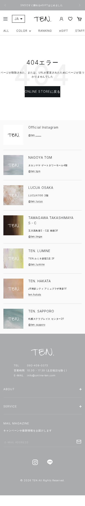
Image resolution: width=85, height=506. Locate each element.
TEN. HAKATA (39, 281)
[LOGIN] (61, 19)
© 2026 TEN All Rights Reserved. (42, 480)
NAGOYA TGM (40, 157)
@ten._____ (34, 135)
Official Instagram (43, 127)
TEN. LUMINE (39, 251)
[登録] (79, 441)
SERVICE (10, 406)
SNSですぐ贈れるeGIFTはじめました (42, 5)
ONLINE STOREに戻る (43, 91)
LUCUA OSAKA (40, 188)
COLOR (21, 30)
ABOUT (9, 389)
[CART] (79, 19)
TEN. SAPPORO (41, 311)
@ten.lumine (36, 264)
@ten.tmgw (35, 236)
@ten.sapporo (36, 324)
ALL (6, 30)
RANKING (45, 30)
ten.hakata (34, 294)
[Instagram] (35, 462)
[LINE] (50, 462)
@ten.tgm (34, 171)
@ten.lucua (35, 201)
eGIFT (63, 30)
